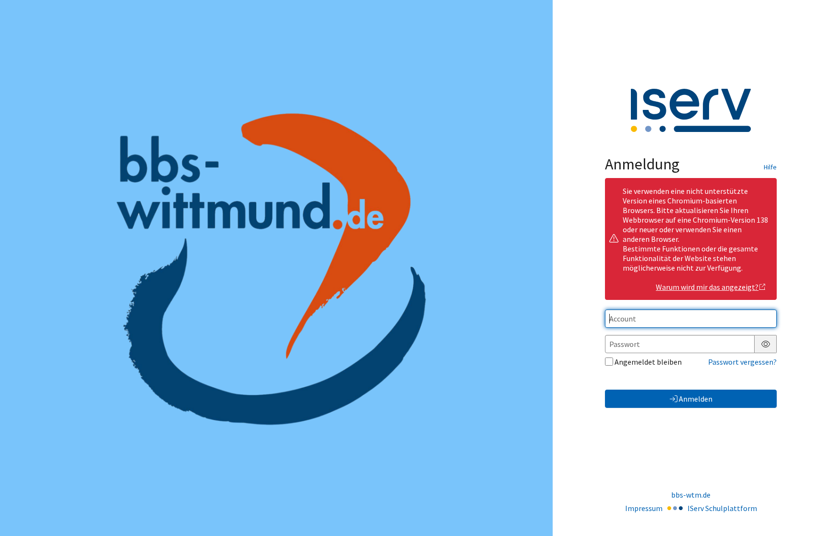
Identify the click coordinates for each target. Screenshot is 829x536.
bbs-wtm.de (691, 495)
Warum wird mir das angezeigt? (707, 287)
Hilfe (770, 167)
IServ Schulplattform (722, 508)
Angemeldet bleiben (648, 362)
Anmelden (695, 399)
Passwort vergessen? (742, 362)
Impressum (644, 508)
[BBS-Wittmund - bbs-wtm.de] (276, 268)
